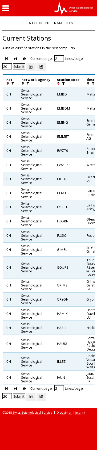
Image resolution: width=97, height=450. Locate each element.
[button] (5, 8)
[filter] (12, 83)
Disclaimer (64, 412)
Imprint (80, 412)
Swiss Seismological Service (32, 412)
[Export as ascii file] (41, 67)
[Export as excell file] (31, 67)
